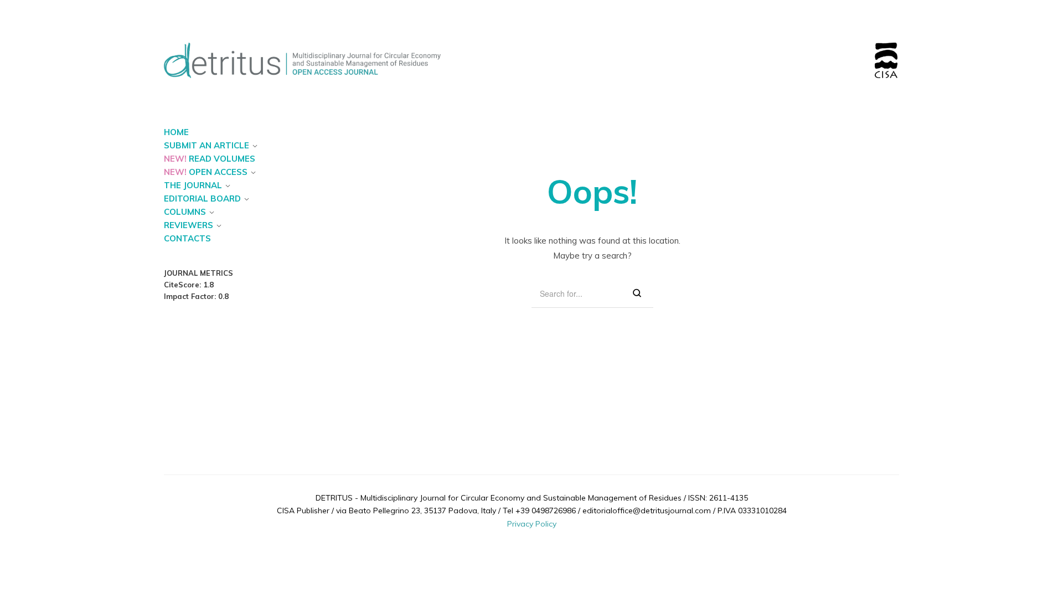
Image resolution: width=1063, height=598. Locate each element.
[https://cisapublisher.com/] (886, 49)
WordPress (588, 536)
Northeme (522, 536)
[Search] (637, 294)
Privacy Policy (531, 524)
